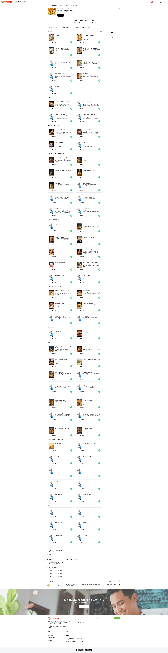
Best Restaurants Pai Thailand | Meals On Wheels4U (74, 642)
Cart (157, 2)
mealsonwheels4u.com (116, 650)
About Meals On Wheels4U (53, 634)
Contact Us (50, 640)
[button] (152, 2)
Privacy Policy (50, 635)
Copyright (49, 639)
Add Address (84, 24)
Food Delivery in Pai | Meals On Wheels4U (74, 636)
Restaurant (54, 5)
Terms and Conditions (52, 637)
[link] (49, 5)
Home (49, 5)
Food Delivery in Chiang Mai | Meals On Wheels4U (74, 634)
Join (84, 606)
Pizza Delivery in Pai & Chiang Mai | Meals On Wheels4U (74, 639)
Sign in (164, 2)
